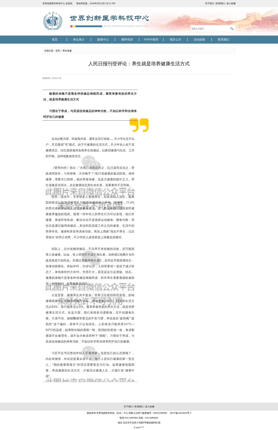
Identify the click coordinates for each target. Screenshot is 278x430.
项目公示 (175, 39)
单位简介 (79, 39)
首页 (55, 39)
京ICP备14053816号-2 (180, 413)
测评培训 (127, 39)
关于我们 (209, 3)
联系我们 (220, 3)
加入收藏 (231, 3)
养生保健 (67, 51)
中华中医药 (151, 39)
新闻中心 (103, 39)
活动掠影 (199, 39)
